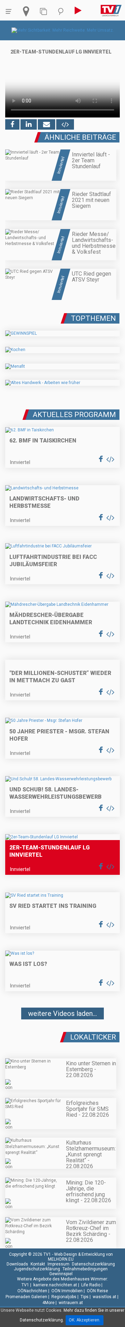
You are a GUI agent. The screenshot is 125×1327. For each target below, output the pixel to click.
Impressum (58, 1264)
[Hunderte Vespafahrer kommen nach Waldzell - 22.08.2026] (62, 1034)
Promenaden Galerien (26, 1296)
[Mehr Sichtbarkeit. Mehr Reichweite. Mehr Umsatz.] (62, 30)
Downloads (17, 1264)
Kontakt (38, 1264)
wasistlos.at (104, 1296)
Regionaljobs (63, 1296)
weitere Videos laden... (62, 1013)
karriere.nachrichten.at (55, 1285)
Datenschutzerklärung (93, 1264)
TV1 (25, 1285)
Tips (85, 1296)
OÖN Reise (97, 1290)
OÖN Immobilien (67, 1290)
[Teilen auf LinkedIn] (28, 124)
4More (48, 1302)
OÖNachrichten (32, 1290)
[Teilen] (46, 124)
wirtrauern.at (71, 1302)
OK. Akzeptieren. (84, 1320)
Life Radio (90, 1285)
